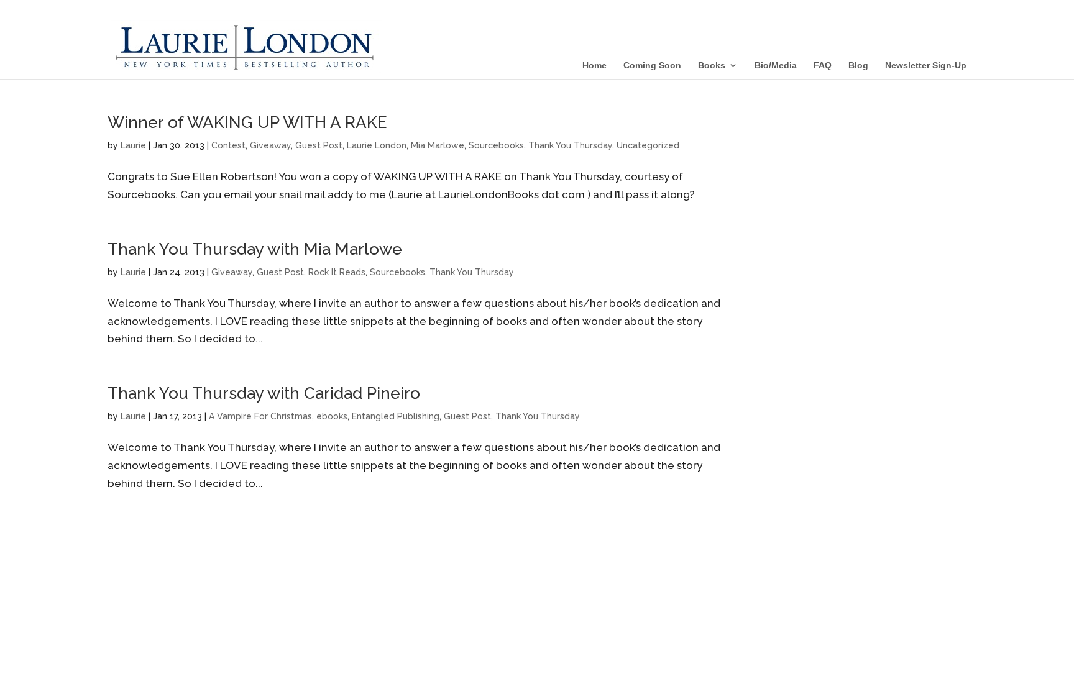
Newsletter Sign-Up (925, 65)
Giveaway (270, 145)
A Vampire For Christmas (260, 416)
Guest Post (318, 145)
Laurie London (376, 145)
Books (711, 65)
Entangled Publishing (395, 416)
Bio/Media (776, 65)
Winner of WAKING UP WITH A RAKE (247, 122)
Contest (228, 145)
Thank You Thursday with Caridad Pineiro (264, 393)
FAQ (823, 65)
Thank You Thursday (570, 145)
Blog (858, 65)
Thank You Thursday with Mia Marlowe (255, 249)
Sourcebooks (496, 145)
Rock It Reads (336, 272)
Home (594, 65)
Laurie (133, 145)
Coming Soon (652, 65)
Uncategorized (648, 145)
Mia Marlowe (437, 145)
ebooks (331, 416)
